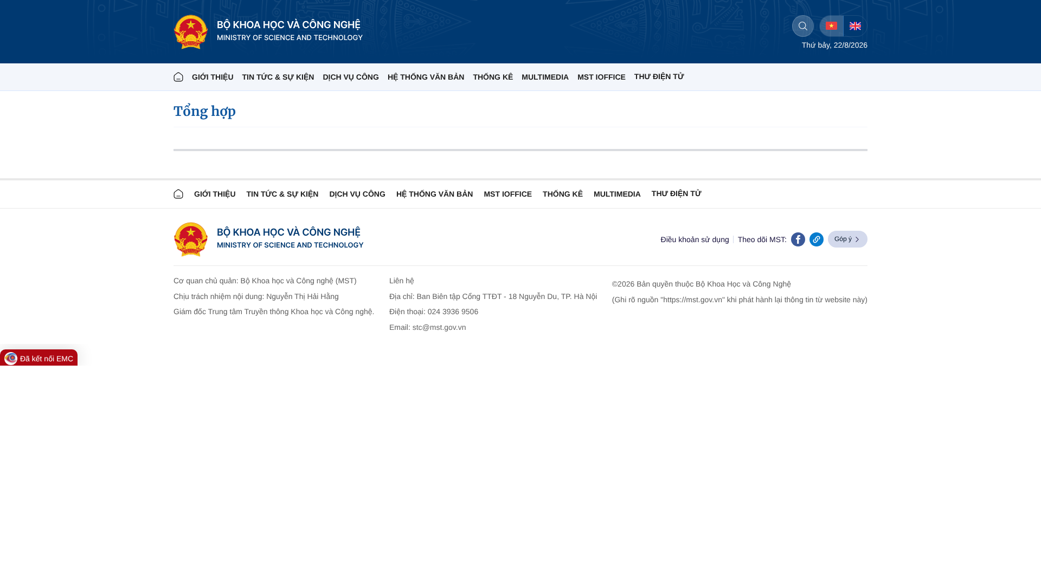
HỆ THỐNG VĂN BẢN (426, 77)
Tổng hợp (205, 111)
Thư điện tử (677, 193)
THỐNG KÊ (493, 77)
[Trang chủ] (178, 76)
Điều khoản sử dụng (695, 239)
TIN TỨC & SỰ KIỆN (278, 77)
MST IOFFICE (601, 77)
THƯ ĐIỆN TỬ (659, 76)
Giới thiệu (213, 77)
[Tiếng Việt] (831, 26)
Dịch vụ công (350, 77)
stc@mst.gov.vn (439, 327)
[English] (855, 26)
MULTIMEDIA (545, 77)
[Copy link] (816, 239)
